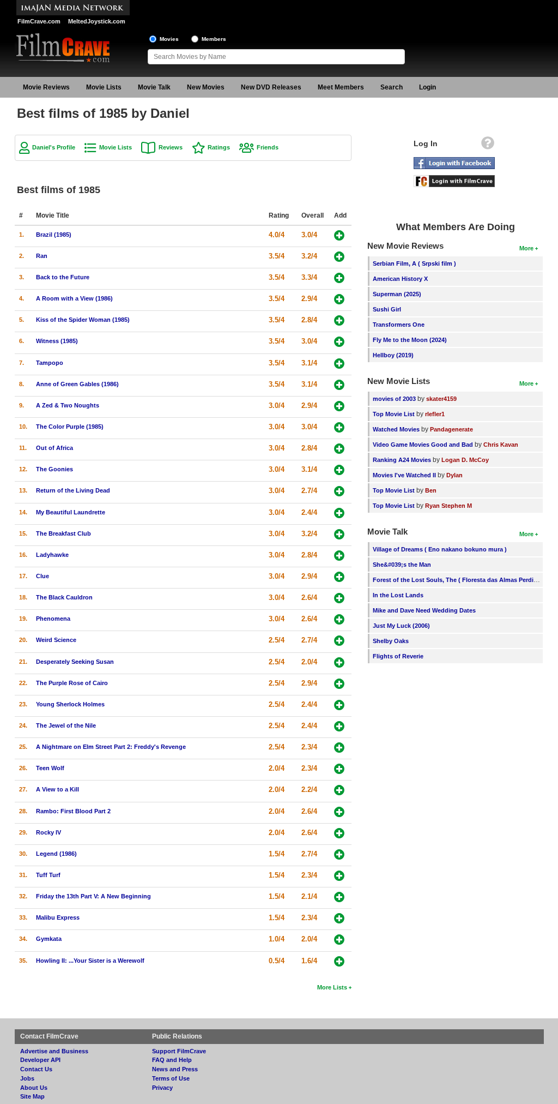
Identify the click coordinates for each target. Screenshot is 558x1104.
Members (214, 39)
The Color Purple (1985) (70, 426)
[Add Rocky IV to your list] (339, 833)
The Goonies (54, 469)
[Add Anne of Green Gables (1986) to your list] (339, 385)
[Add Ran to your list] (339, 256)
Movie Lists (104, 87)
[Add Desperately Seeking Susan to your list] (339, 662)
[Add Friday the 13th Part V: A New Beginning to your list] (339, 897)
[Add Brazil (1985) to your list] (339, 235)
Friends (267, 147)
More (526, 248)
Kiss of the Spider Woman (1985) (83, 319)
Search (391, 87)
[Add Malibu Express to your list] (339, 918)
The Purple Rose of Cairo (72, 683)
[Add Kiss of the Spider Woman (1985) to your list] (339, 320)
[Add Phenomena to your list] (339, 619)
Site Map (32, 1096)
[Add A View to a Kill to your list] (339, 790)
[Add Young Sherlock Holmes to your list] (339, 705)
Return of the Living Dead (73, 490)
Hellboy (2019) (393, 355)
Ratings (219, 147)
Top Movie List (394, 414)
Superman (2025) (397, 294)
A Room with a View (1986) (74, 298)
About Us (33, 1087)
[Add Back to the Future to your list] (339, 278)
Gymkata (49, 938)
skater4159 (441, 398)
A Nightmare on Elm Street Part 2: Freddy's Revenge (111, 746)
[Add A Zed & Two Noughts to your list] (339, 406)
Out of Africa (54, 448)
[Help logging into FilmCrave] (487, 145)
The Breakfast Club (63, 533)
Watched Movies (396, 429)
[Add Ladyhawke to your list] (339, 555)
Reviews (171, 147)
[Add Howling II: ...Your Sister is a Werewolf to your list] (339, 961)
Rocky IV (48, 832)
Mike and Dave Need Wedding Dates (424, 610)
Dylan (454, 475)
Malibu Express (58, 917)
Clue (42, 576)
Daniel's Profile (53, 147)
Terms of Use (171, 1078)
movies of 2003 (394, 398)
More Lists (332, 987)
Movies (169, 39)
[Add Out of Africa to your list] (339, 448)
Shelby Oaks (391, 641)
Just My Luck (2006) (401, 625)
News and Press (175, 1069)
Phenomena (53, 618)
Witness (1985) (57, 341)
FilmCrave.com (38, 21)
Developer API (40, 1060)
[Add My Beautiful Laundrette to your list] (339, 513)
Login (427, 87)
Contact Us (36, 1069)
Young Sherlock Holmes (70, 704)
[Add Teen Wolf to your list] (339, 769)
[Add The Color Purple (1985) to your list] (339, 427)
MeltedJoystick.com (96, 21)
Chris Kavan (500, 444)
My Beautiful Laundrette (70, 512)
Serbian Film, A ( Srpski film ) (414, 263)
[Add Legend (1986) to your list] (339, 854)
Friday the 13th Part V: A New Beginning (93, 896)
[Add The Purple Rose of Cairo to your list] (339, 684)
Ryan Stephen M (448, 505)
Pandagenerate (451, 429)
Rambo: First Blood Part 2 (73, 811)
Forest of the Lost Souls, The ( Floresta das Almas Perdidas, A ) (464, 580)
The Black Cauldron (64, 597)
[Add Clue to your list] (339, 577)
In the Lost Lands (398, 595)
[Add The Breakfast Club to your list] (339, 534)
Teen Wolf (50, 768)
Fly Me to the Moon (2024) (410, 340)
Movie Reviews (46, 87)
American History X (400, 278)
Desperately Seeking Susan (75, 661)
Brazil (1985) (53, 234)
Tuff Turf (48, 875)
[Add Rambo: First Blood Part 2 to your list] (339, 812)
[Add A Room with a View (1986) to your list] (339, 299)
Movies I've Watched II (404, 475)
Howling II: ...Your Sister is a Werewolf (90, 960)
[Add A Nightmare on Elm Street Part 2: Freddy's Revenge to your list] (339, 747)
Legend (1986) (56, 853)
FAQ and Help (172, 1060)
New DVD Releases (271, 87)
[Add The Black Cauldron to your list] (339, 598)
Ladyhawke (52, 554)
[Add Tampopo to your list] (339, 363)
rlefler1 (435, 414)
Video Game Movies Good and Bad (423, 444)
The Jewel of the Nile (66, 725)
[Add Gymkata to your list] (339, 939)
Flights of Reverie (398, 656)
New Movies (206, 87)
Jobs (27, 1078)
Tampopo (49, 362)
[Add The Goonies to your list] (339, 470)
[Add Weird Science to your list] (339, 640)
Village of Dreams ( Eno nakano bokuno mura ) (440, 549)
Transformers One (398, 324)
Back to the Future (62, 277)
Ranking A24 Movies (402, 460)
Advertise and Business (54, 1051)
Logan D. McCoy (465, 460)
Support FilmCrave (179, 1051)
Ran (41, 256)
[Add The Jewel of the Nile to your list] (339, 726)
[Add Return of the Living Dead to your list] (339, 491)
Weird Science (56, 640)
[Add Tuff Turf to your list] (339, 876)
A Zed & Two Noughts (67, 405)
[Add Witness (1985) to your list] (339, 342)
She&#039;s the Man (402, 564)
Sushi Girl (387, 309)
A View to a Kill (57, 789)
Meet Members (341, 87)
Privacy (162, 1087)
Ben (430, 490)
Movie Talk (154, 87)
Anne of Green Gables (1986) (77, 384)
